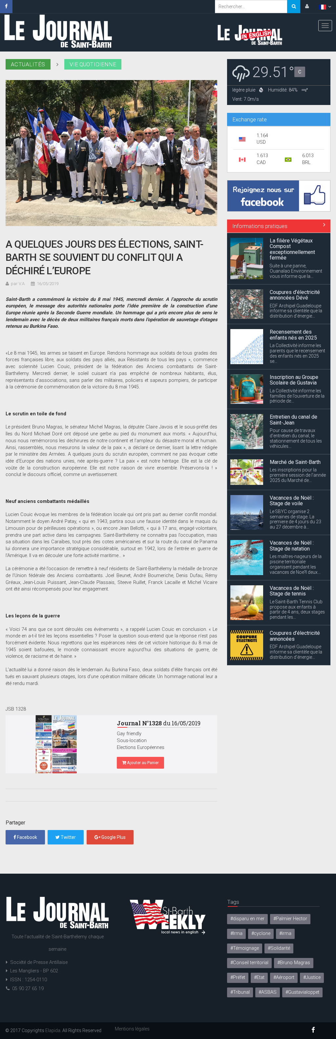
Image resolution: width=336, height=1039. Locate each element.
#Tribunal (240, 992)
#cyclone (260, 933)
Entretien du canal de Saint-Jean (293, 369)
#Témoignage (244, 948)
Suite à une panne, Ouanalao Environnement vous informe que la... (296, 652)
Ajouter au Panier (142, 762)
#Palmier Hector (290, 919)
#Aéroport (283, 977)
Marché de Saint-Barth (295, 410)
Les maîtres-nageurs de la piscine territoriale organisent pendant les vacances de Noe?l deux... (296, 513)
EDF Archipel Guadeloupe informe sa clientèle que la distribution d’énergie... (296, 259)
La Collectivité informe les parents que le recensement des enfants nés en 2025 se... (297, 302)
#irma (285, 933)
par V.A (18, 283)
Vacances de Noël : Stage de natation (292, 494)
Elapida (52, 1030)
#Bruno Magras (293, 963)
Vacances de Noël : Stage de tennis (292, 539)
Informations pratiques (259, 226)
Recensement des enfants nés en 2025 (293, 283)
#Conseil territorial (249, 963)
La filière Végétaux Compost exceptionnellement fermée (292, 630)
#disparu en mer (247, 919)
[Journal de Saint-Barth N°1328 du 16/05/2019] (56, 744)
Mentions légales (132, 1028)
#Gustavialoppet (302, 992)
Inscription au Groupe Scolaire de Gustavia (294, 328)
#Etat (259, 977)
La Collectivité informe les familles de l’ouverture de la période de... (297, 344)
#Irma (236, 933)
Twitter (68, 837)
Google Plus (113, 837)
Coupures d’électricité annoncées (295, 584)
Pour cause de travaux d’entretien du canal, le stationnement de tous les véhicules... (296, 387)
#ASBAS (268, 992)
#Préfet (237, 977)
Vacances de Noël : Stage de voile (292, 449)
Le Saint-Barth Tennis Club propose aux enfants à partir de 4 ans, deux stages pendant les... (297, 558)
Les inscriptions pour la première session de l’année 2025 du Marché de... (298, 424)
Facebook (26, 837)
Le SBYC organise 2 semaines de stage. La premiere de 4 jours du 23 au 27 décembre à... (295, 467)
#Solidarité (279, 948)
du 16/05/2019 (158, 723)
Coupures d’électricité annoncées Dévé (295, 244)
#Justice (312, 977)
